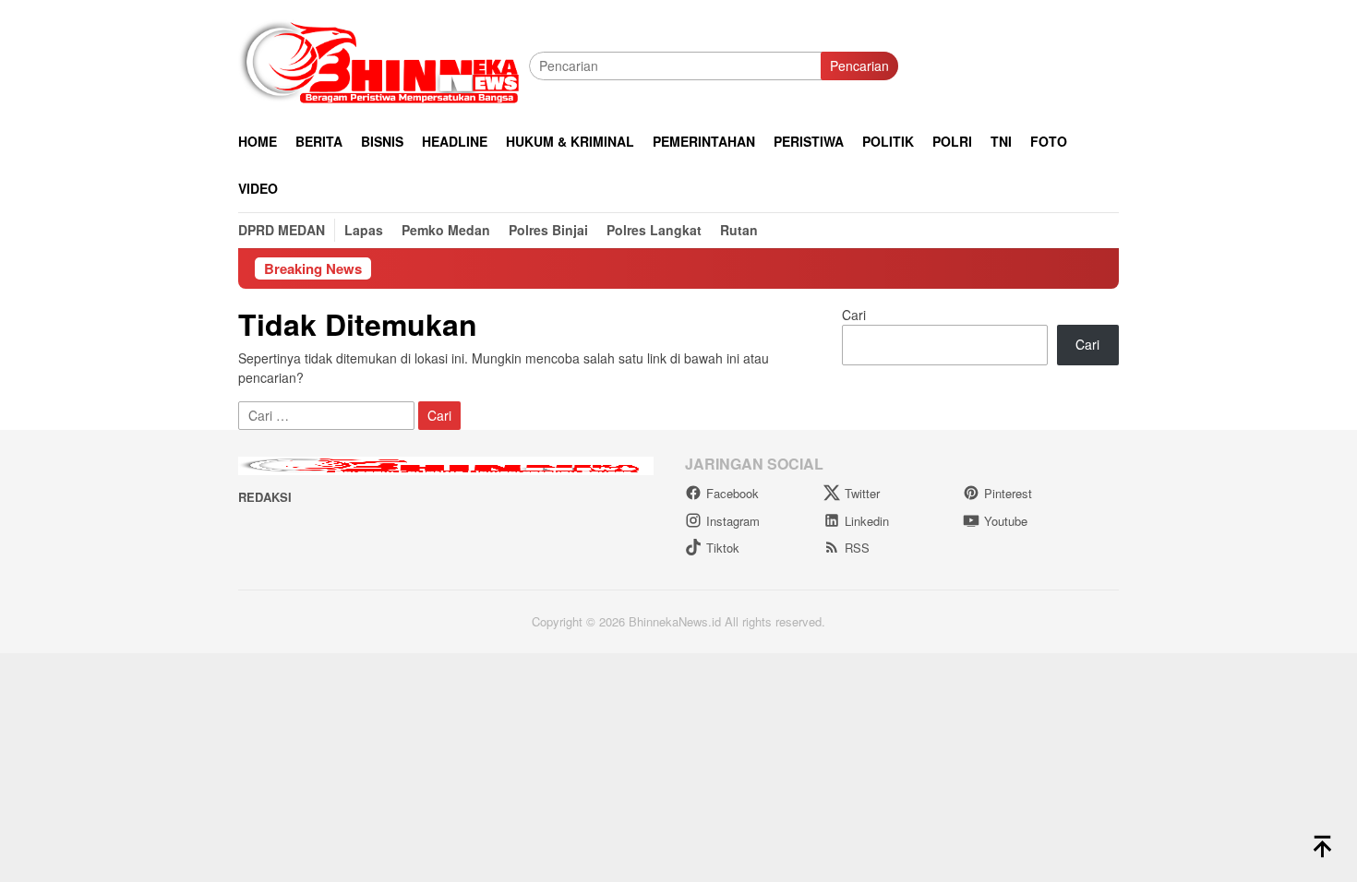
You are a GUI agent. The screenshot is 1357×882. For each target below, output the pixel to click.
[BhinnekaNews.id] (383, 63)
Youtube (1005, 521)
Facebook (732, 493)
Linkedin (867, 521)
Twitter (862, 493)
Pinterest (1008, 493)
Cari (854, 314)
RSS (857, 547)
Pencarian (859, 65)
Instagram (733, 521)
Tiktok (722, 547)
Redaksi (265, 497)
